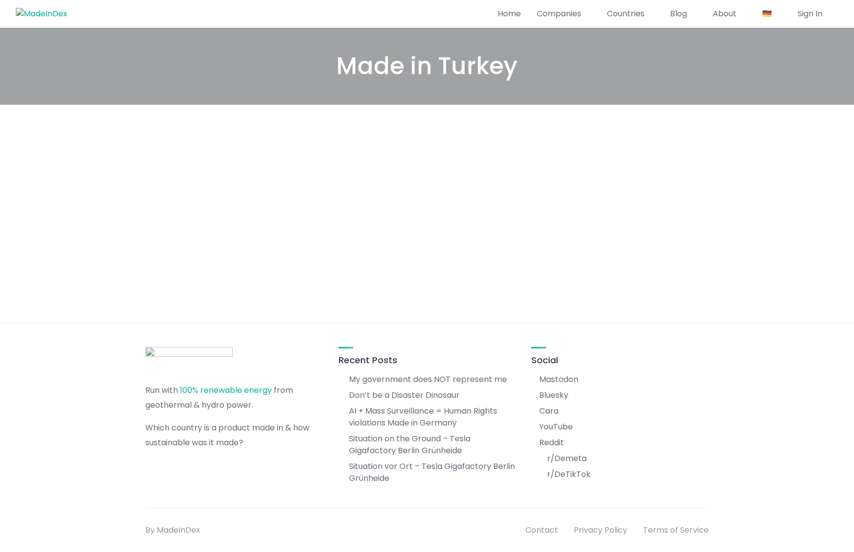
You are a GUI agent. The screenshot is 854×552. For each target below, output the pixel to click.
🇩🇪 (767, 13)
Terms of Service (676, 530)
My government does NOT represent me (428, 379)
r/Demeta (567, 458)
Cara (548, 411)
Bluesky (553, 395)
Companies (559, 13)
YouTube (556, 426)
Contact (541, 530)
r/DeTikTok (569, 474)
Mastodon (558, 379)
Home (509, 13)
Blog (678, 13)
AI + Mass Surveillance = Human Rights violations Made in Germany (423, 416)
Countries (625, 13)
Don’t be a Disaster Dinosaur (404, 395)
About (724, 13)
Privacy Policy (600, 530)
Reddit (551, 442)
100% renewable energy (226, 390)
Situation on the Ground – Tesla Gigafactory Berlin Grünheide (409, 444)
